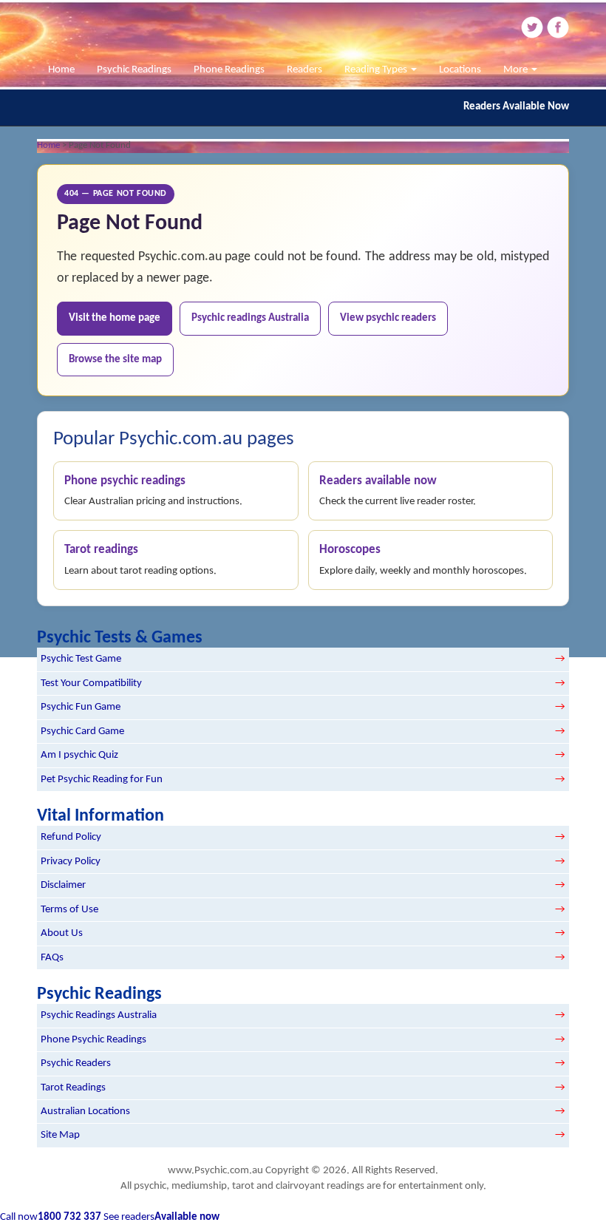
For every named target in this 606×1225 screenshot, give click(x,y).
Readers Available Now (516, 106)
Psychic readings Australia (250, 318)
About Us (62, 933)
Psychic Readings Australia (99, 1015)
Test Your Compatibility (91, 683)
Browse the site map (115, 359)
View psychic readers (388, 318)
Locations (460, 69)
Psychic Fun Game (80, 707)
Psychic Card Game (82, 731)
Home (61, 69)
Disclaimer (63, 885)
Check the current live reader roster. (397, 491)
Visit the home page (114, 318)
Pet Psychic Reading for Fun (102, 779)
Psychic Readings (134, 69)
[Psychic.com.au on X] (531, 27)
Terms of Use (69, 909)
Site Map (60, 1135)
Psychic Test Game (81, 659)
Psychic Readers (76, 1063)
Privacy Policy (71, 861)
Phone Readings (229, 69)
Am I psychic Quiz (79, 755)
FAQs (52, 957)
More (516, 69)
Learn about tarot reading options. (140, 559)
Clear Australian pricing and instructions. (153, 491)
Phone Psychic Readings (93, 1039)
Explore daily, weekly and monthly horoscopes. (423, 559)
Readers (304, 69)
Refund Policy (71, 837)
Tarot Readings (73, 1087)
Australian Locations (85, 1111)
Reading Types (376, 69)
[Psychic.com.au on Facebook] (557, 27)
